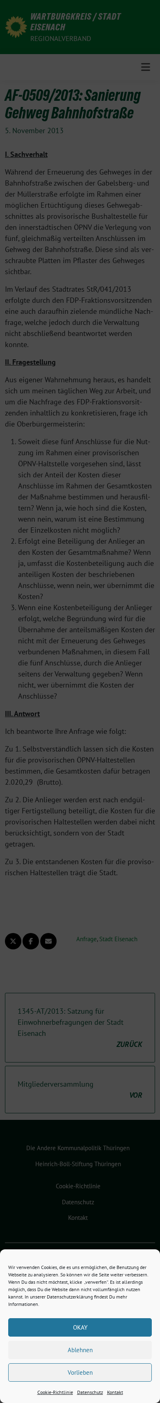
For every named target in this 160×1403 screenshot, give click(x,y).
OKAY (80, 1327)
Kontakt (115, 1392)
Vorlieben (80, 1372)
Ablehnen (80, 1350)
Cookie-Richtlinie (55, 1392)
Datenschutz (90, 1392)
